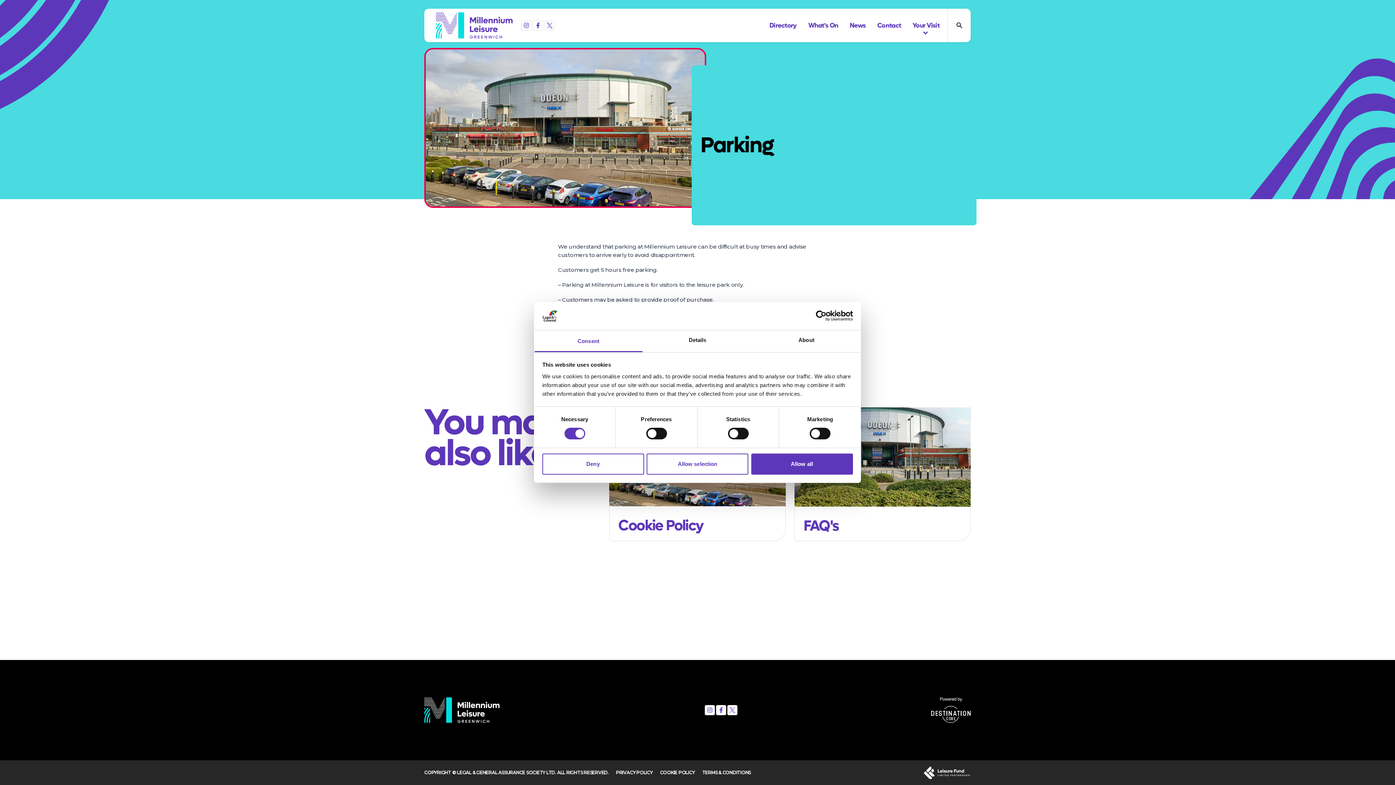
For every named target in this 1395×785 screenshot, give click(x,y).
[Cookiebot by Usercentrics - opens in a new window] (821, 315)
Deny (592, 464)
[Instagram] (526, 25)
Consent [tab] (588, 341)
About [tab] (806, 340)
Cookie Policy (677, 772)
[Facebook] (538, 25)
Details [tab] (698, 340)
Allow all (802, 464)
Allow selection (697, 464)
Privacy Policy (634, 772)
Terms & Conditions (726, 772)
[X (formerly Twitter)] (550, 25)
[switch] (656, 433)
